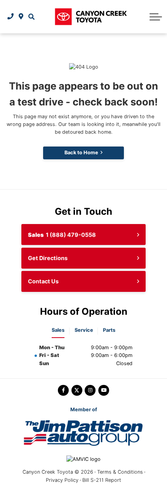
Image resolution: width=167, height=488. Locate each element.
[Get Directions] (21, 16)
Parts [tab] (109, 330)
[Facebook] (63, 390)
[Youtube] (103, 390)
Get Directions (48, 258)
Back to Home (81, 152)
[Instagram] (90, 390)
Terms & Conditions (120, 472)
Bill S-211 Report (101, 480)
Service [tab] (84, 330)
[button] (31, 16)
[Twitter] (76, 390)
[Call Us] (10, 16)
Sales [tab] (58, 330)
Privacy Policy (62, 480)
